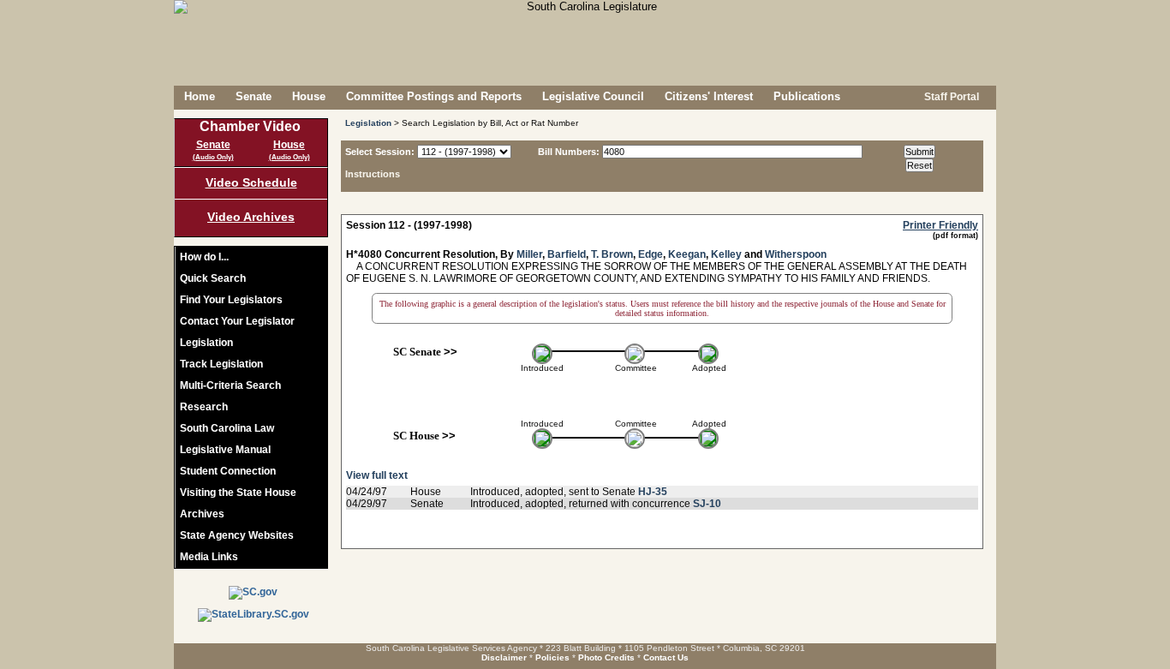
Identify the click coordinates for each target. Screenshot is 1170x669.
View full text (377, 475)
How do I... (204, 257)
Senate (254, 96)
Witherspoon (796, 254)
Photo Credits (606, 657)
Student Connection (228, 471)
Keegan (687, 254)
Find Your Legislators (231, 300)
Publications (806, 96)
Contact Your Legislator (237, 321)
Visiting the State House (238, 493)
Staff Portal (950, 97)
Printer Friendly (940, 225)
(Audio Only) (213, 157)
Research (204, 407)
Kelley (726, 254)
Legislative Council (593, 96)
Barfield (566, 254)
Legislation (206, 343)
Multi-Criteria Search (230, 385)
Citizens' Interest (709, 96)
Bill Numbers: (569, 151)
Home (199, 96)
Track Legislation (221, 364)
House (308, 96)
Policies (552, 657)
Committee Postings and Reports (434, 96)
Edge (650, 254)
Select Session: (380, 151)
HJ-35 (652, 492)
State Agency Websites (237, 535)
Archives (202, 514)
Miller (529, 254)
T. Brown (612, 254)
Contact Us (666, 657)
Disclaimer (504, 657)
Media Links (209, 557)
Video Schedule (251, 182)
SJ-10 (707, 504)
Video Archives (251, 217)
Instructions (372, 174)
